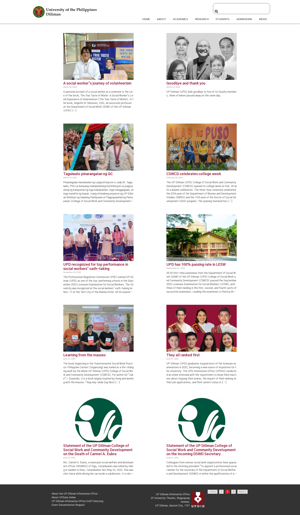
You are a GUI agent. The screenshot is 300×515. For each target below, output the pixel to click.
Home (146, 19)
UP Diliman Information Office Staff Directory (77, 501)
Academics (180, 19)
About (161, 19)
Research (202, 19)
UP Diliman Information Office (173, 494)
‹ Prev (212, 491)
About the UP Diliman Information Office (75, 494)
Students (222, 19)
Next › (242, 491)
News (263, 19)
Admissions (244, 19)
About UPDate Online (64, 497)
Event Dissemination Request (68, 505)
